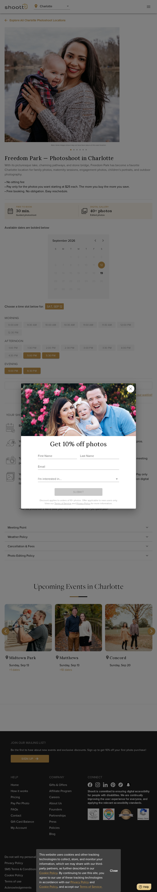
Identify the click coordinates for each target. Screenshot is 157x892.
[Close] (130, 389)
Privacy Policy (79, 882)
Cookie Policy (48, 873)
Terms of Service (62, 503)
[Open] (116, 479)
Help (146, 886)
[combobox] (75, 479)
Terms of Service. (91, 887)
